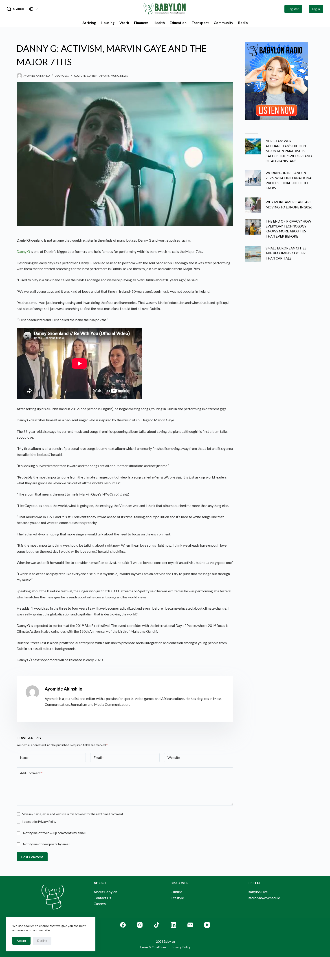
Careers (100, 903)
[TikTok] (156, 925)
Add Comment (31, 773)
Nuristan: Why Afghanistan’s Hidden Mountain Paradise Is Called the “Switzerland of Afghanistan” (289, 151)
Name (25, 758)
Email (99, 758)
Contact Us (102, 898)
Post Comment (32, 857)
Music (115, 75)
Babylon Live (258, 892)
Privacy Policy (47, 821)
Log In (316, 9)
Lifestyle (177, 898)
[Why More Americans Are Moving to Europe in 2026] (253, 205)
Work (124, 22)
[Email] (190, 925)
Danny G (23, 251)
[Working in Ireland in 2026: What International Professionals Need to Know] (253, 178)
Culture (80, 75)
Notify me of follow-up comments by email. (54, 833)
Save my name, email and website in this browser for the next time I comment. (73, 814)
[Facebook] (123, 925)
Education (178, 22)
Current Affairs (98, 75)
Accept (21, 940)
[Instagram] (140, 925)
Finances (141, 22)
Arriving (89, 22)
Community (223, 22)
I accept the (39, 821)
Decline (42, 940)
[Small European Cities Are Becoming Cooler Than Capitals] (253, 254)
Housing (107, 22)
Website (173, 758)
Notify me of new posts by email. (47, 844)
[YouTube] (207, 925)
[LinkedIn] (173, 925)
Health (159, 22)
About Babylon (105, 892)
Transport (200, 22)
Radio (243, 22)
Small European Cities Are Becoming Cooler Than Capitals (286, 253)
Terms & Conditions (153, 947)
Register (293, 9)
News (124, 75)
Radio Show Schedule (264, 898)
